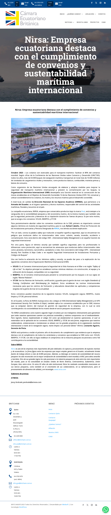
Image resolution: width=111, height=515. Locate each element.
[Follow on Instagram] (100, 3)
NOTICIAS (68, 22)
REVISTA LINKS (82, 22)
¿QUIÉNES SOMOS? (74, 14)
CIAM (103, 22)
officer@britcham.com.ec (22, 440)
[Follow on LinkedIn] (105, 3)
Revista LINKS (54, 432)
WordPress (23, 507)
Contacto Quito (54, 413)
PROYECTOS (94, 22)
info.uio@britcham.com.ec (22, 444)
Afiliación (52, 428)
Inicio (50, 409)
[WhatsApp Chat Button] (105, 509)
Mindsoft (65, 504)
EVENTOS (101, 14)
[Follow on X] (96, 3)
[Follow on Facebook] (92, 3)
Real (83, 211)
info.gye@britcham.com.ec (22, 483)
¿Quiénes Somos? (55, 424)
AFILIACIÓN (89, 14)
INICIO (62, 14)
